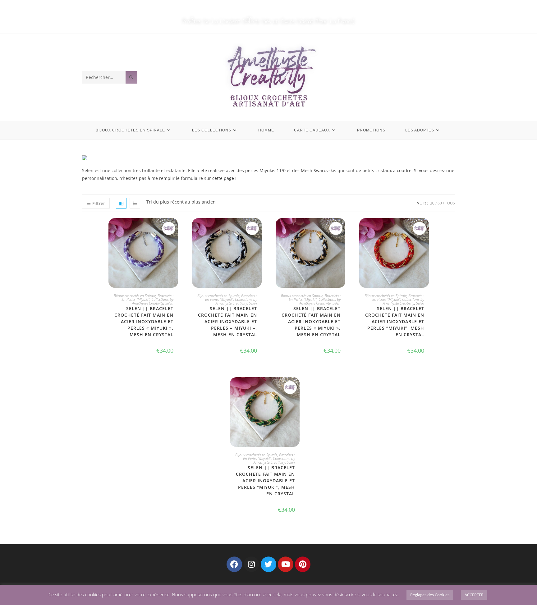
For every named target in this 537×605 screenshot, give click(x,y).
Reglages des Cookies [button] (429, 595)
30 (432, 203)
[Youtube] (285, 564)
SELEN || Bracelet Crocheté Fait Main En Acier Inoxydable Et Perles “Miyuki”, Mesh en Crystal (265, 481)
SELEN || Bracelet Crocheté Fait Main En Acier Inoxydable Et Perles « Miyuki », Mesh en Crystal (143, 321)
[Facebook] (234, 564)
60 (440, 203)
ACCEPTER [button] (474, 595)
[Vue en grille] (121, 203)
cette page (223, 178)
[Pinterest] (302, 564)
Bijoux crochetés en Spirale (135, 295)
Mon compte (246, 6)
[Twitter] (268, 564)
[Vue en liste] (135, 203)
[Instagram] (251, 564)
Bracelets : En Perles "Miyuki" (147, 297)
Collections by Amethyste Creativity (152, 301)
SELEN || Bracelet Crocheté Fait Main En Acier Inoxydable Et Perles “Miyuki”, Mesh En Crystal (394, 321)
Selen (169, 303)
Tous (450, 203)
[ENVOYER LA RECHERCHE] (131, 77)
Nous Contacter (285, 6)
